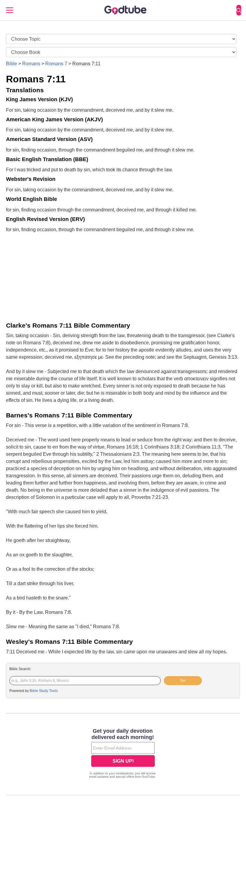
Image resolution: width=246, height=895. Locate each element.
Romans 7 (56, 63)
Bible (11, 63)
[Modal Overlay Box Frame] (123, 754)
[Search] (238, 10)
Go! (183, 681)
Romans (31, 63)
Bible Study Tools (44, 691)
